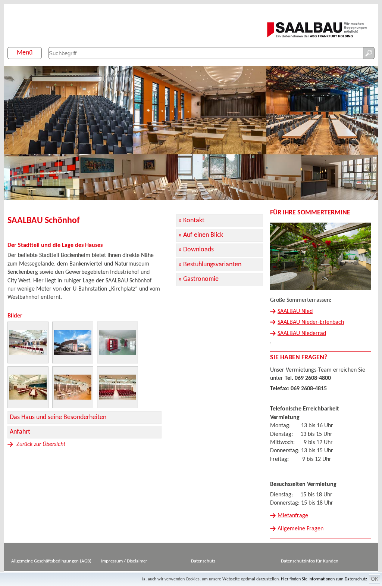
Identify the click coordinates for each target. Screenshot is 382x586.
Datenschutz (203, 561)
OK (374, 579)
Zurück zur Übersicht (40, 444)
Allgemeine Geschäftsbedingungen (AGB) (51, 561)
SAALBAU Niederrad (302, 334)
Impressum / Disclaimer (124, 561)
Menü (24, 52)
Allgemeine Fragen (300, 529)
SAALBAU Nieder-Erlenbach (311, 322)
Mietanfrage (293, 516)
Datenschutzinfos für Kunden (309, 561)
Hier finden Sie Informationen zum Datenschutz (324, 579)
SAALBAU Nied (295, 311)
